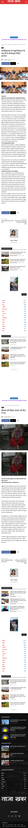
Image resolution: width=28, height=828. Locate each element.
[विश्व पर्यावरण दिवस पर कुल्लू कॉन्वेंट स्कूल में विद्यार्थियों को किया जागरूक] (5, 268)
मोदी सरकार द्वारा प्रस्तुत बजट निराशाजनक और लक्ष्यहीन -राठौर (21, 222)
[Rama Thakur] (2, 60)
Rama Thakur (7, 59)
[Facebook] (8, 816)
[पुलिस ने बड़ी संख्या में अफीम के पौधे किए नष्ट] (5, 748)
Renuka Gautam (13, 255)
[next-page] (5, 274)
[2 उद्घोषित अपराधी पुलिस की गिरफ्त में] (5, 762)
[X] (15, 816)
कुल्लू (5, 44)
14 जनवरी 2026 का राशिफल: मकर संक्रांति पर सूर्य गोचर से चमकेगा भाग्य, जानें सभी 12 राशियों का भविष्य (18, 736)
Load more (13, 369)
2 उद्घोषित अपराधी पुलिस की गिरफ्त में (16, 760)
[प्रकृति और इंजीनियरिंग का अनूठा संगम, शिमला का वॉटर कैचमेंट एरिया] (5, 722)
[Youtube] (19, 816)
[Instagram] (12, 816)
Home (2, 44)
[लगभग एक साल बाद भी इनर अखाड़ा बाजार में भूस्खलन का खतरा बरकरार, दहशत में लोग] (5, 261)
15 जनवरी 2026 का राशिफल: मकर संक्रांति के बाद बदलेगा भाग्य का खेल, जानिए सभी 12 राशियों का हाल (18, 729)
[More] (17, 63)
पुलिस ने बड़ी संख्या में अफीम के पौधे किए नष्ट (17, 746)
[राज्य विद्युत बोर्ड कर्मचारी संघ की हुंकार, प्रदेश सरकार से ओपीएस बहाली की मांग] (5, 254)
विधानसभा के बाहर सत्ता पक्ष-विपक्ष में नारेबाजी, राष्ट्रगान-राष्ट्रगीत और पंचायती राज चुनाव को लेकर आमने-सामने (18, 341)
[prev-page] (2, 274)
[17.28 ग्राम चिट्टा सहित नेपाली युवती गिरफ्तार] (5, 755)
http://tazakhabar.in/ (14, 242)
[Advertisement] (14, 19)
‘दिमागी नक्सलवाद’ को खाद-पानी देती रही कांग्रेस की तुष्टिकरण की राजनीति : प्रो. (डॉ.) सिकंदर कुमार (18, 356)
